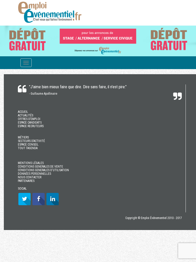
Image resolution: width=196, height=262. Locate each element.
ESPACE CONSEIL (28, 144)
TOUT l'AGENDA (28, 148)
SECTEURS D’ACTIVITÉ (31, 141)
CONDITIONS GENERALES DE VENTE (40, 166)
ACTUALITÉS (25, 115)
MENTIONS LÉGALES (31, 163)
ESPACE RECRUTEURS (31, 126)
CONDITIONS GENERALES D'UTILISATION (43, 170)
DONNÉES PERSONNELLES (34, 174)
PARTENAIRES (26, 181)
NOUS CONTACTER (29, 177)
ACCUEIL (23, 112)
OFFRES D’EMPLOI (29, 119)
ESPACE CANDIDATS (30, 122)
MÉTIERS (23, 137)
